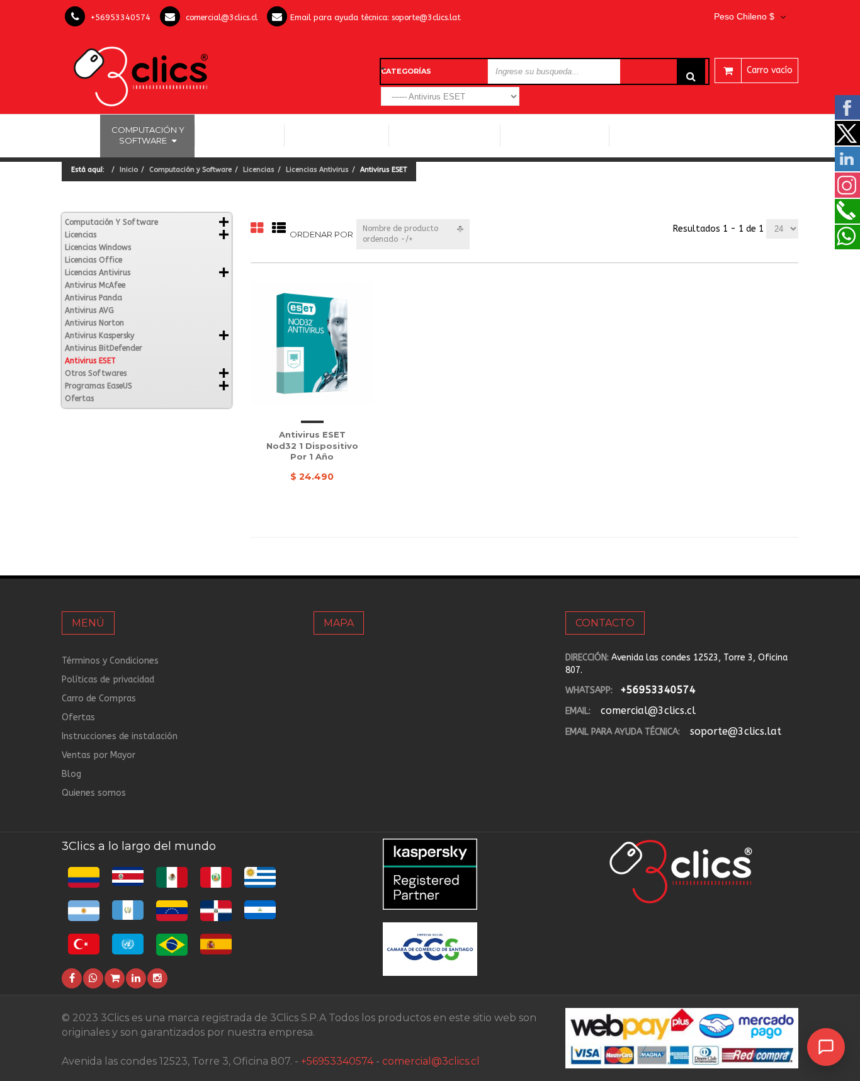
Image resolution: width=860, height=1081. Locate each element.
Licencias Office (239, 135)
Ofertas (79, 398)
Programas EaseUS (661, 135)
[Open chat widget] (826, 1047)
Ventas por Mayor (98, 755)
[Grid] (257, 229)
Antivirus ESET (90, 360)
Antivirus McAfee (95, 285)
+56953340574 (120, 17)
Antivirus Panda (93, 297)
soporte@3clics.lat (426, 17)
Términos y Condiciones (110, 660)
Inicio (81, 135)
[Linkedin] (136, 978)
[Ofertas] (115, 978)
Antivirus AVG (89, 310)
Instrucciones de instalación (120, 736)
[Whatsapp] (93, 978)
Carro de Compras (99, 698)
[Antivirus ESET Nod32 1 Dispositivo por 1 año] (312, 343)
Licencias (258, 170)
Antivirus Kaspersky (99, 335)
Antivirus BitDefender (103, 348)
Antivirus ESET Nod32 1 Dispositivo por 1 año (312, 445)
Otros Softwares (550, 135)
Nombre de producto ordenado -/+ (400, 234)
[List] (279, 229)
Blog (71, 774)
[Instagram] (157, 978)
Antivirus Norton (94, 323)
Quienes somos (94, 793)
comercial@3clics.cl (221, 17)
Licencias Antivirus (439, 135)
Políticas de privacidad (108, 679)
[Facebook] (72, 978)
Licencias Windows (336, 135)
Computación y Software (147, 135)
